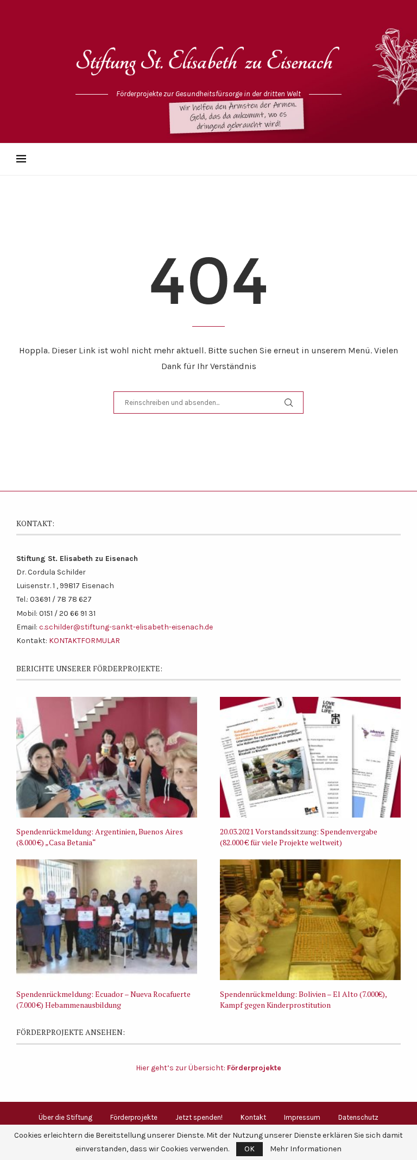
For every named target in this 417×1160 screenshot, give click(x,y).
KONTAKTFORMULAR (84, 640)
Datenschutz (358, 1117)
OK (249, 1148)
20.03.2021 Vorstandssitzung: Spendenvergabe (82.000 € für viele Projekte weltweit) (298, 836)
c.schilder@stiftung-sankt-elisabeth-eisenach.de (126, 627)
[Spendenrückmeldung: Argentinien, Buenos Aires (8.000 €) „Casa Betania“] (106, 757)
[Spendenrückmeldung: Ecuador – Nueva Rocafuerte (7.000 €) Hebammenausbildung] (106, 919)
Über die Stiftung (65, 1117)
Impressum (302, 1117)
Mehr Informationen (306, 1149)
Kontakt (253, 1117)
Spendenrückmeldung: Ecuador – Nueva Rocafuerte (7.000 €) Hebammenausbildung (103, 999)
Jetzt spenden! (199, 1117)
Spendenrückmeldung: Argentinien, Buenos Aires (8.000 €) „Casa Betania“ (99, 836)
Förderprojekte (133, 1117)
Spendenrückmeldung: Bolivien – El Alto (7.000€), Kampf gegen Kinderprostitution (303, 999)
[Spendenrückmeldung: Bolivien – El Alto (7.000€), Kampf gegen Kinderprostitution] (310, 919)
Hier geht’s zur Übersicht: (208, 1067)
